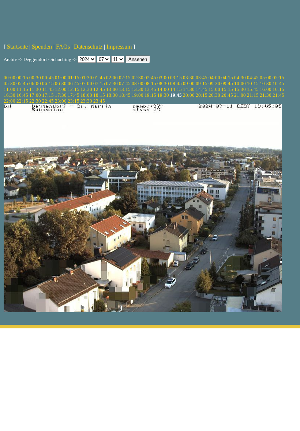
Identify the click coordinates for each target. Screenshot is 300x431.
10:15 (253, 83)
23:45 (99, 101)
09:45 (227, 83)
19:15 (150, 95)
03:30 (189, 77)
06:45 (73, 83)
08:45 (176, 83)
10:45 (278, 83)
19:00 (137, 95)
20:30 (214, 95)
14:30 (189, 89)
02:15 (125, 77)
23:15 (73, 101)
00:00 (9, 77)
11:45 (48, 89)
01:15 (73, 77)
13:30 (137, 89)
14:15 (176, 89)
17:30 (61, 95)
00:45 (48, 77)
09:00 (189, 83)
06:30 (61, 83)
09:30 (214, 83)
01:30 (86, 77)
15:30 (240, 89)
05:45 (22, 83)
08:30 (163, 83)
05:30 (9, 83)
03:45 (201, 77)
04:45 (253, 77)
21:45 (278, 95)
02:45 (150, 77)
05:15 (278, 77)
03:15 (176, 77)
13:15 (125, 89)
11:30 (35, 89)
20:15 (201, 95)
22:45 (48, 101)
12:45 (99, 89)
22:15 (22, 101)
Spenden (42, 46)
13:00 (112, 89)
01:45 (99, 77)
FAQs (63, 46)
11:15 (22, 89)
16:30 (9, 95)
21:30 (265, 95)
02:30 (137, 77)
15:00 (214, 89)
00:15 (22, 77)
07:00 (86, 83)
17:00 (35, 95)
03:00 (163, 77)
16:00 (265, 89)
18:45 (125, 95)
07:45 (125, 83)
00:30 (35, 77)
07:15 (99, 83)
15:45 (253, 89)
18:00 (86, 95)
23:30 (86, 101)
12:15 (73, 89)
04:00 (214, 77)
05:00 (265, 77)
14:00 (163, 89)
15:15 (227, 89)
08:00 (137, 83)
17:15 (48, 95)
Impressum (119, 46)
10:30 (265, 83)
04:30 (240, 77)
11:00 (9, 89)
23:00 (61, 101)
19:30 (163, 95)
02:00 (112, 77)
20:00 (189, 95)
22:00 (9, 101)
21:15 (253, 95)
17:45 (73, 95)
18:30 (112, 95)
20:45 (227, 95)
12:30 (86, 89)
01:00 (61, 77)
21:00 (240, 95)
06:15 (48, 83)
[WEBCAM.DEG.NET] (150, 21)
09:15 (201, 83)
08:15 (150, 83)
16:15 (278, 89)
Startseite (17, 46)
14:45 (201, 89)
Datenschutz (88, 46)
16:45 (22, 95)
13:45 (150, 89)
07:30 (112, 83)
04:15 (227, 77)
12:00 (61, 89)
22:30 (35, 101)
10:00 (240, 83)
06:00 (35, 83)
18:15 (99, 95)
